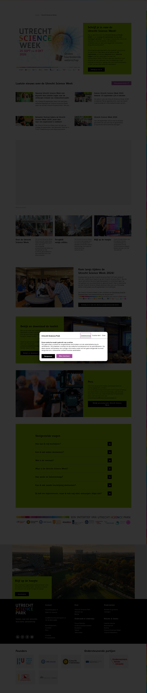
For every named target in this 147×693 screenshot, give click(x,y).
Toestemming (85, 335)
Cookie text (96, 335)
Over (103, 335)
